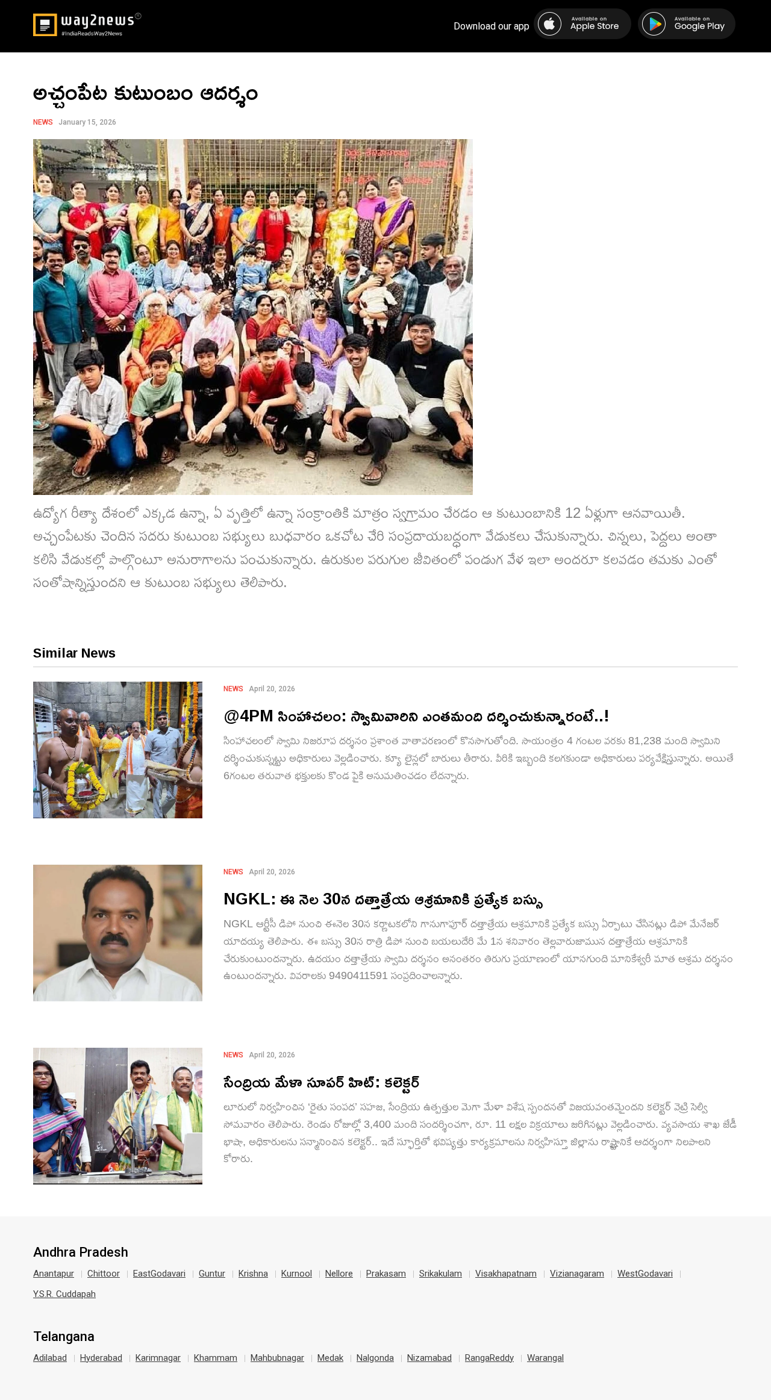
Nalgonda (375, 1357)
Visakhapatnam (506, 1273)
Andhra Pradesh (80, 1252)
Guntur (212, 1273)
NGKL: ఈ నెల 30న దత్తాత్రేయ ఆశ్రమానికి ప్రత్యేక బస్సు (383, 898)
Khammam (215, 1357)
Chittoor (103, 1273)
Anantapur (53, 1273)
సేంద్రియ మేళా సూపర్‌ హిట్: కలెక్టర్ (321, 1081)
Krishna (253, 1273)
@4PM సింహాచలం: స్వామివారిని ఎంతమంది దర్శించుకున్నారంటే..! (416, 715)
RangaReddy (489, 1357)
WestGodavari (645, 1273)
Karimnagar (158, 1357)
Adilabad (50, 1357)
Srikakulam (440, 1273)
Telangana (64, 1337)
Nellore (339, 1273)
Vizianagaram (577, 1273)
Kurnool (296, 1273)
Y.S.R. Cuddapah (64, 1294)
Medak (330, 1357)
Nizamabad (429, 1357)
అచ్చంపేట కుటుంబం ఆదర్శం (145, 91)
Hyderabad (101, 1357)
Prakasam (386, 1273)
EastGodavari (159, 1273)
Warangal (545, 1357)
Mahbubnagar (277, 1357)
